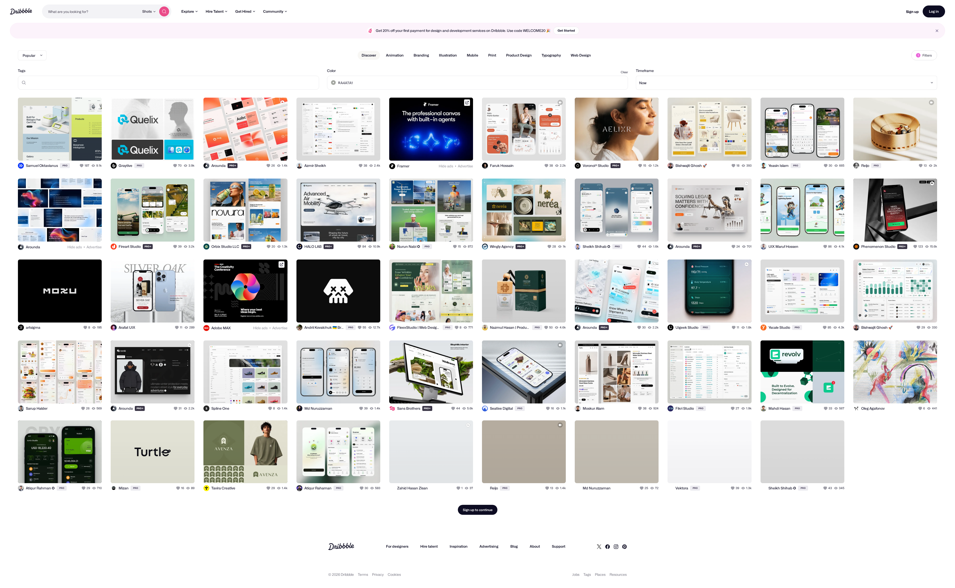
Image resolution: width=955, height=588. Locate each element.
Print (492, 55)
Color (331, 70)
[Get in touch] (165, 151)
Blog (514, 546)
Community (273, 11)
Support (558, 546)
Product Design (519, 55)
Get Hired (243, 11)
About (535, 546)
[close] (937, 31)
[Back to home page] (21, 11)
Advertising (488, 546)
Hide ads (446, 166)
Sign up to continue (477, 510)
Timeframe (645, 70)
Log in (934, 11)
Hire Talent (215, 11)
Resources (618, 574)
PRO (64, 165)
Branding (421, 55)
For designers (397, 546)
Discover (369, 55)
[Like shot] (92, 151)
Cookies (394, 574)
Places (600, 574)
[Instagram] (616, 546)
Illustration (448, 55)
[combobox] (90, 11)
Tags (21, 70)
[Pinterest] (624, 546)
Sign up (912, 11)
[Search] (164, 11)
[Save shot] (82, 151)
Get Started (566, 30)
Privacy (378, 574)
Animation (395, 55)
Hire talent (429, 546)
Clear (624, 72)
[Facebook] (607, 546)
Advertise (465, 166)
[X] (599, 546)
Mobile (472, 55)
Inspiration (459, 546)
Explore (187, 11)
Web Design (581, 55)
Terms (363, 574)
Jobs (575, 574)
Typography (551, 55)
